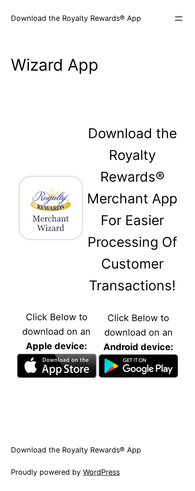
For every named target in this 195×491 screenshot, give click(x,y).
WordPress (101, 472)
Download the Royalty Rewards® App (76, 18)
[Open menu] (178, 18)
